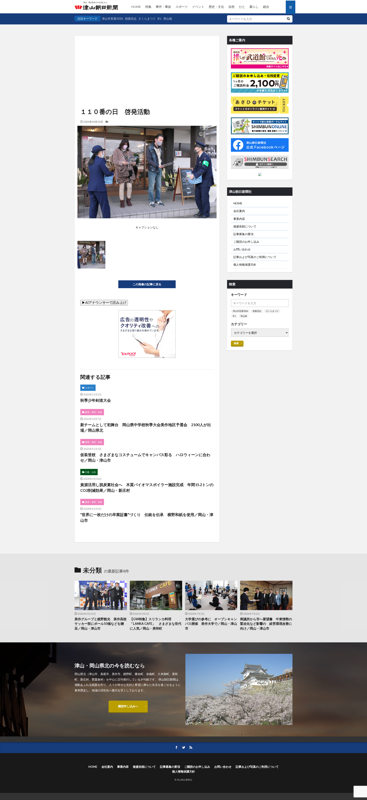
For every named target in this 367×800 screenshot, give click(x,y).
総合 (266, 6)
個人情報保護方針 (244, 264)
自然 (231, 6)
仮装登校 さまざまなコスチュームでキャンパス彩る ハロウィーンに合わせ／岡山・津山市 (145, 457)
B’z (159, 18)
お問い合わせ (242, 249)
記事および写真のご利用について (254, 257)
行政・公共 (90, 472)
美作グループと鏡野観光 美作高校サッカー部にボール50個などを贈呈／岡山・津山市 (101, 624)
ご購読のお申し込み (246, 241)
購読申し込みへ (128, 706)
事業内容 (239, 218)
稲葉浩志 (130, 18)
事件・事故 (163, 6)
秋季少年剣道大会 (95, 400)
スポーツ (181, 6)
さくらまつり (147, 18)
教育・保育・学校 (93, 412)
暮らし (254, 6)
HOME (136, 6)
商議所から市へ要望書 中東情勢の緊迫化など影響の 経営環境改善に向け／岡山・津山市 (266, 624)
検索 (236, 343)
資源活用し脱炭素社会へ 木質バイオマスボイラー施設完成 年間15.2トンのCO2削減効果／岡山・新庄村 (147, 487)
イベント (198, 6)
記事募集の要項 (243, 234)
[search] (288, 19)
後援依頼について (244, 226)
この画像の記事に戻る (147, 284)
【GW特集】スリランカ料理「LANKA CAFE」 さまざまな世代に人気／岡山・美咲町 (155, 624)
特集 (148, 6)
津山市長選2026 (112, 18)
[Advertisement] (147, 62)
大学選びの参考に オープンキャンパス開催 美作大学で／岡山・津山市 (211, 624)
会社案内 (239, 211)
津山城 (167, 18)
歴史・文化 (216, 6)
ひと (242, 6)
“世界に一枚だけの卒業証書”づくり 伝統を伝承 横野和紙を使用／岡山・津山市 (146, 517)
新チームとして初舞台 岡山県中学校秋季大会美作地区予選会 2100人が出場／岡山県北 (145, 427)
